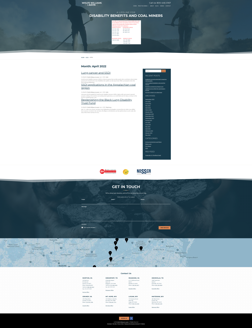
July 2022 (148, 101)
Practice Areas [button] (142, 5)
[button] (250, 318)
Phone (142, 199)
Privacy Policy (121, 323)
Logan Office (132, 307)
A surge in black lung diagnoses (153, 92)
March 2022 (148, 110)
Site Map (115, 323)
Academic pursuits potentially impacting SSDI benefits (156, 80)
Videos (162, 5)
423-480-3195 (126, 32)
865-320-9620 (158, 285)
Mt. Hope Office (109, 305)
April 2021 (147, 128)
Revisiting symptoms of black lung (154, 86)
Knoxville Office (155, 288)
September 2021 (149, 118)
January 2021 (148, 133)
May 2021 (147, 126)
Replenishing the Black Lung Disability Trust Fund (106, 101)
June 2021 (148, 124)
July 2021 (147, 122)
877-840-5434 (113, 285)
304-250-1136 (158, 304)
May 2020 (148, 135)
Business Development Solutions (132, 323)
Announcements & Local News (153, 142)
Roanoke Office (132, 288)
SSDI (107, 77)
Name (83, 199)
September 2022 (149, 99)
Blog (157, 5)
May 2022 (147, 105)
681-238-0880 (126, 40)
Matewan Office (155, 307)
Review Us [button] (124, 318)
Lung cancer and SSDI (96, 72)
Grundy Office (85, 305)
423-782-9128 (126, 29)
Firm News (148, 146)
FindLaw (143, 323)
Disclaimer (84, 224)
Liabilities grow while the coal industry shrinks (155, 89)
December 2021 (149, 114)
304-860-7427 (126, 41)
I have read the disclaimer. (89, 227)
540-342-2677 (135, 285)
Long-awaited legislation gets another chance (155, 83)
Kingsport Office (110, 290)
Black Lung (108, 107)
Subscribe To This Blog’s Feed (153, 155)
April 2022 (148, 107)
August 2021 (148, 120)
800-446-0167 (164, 3)
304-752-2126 (135, 304)
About (152, 5)
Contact (168, 5)
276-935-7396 (89, 302)
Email (113, 199)
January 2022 (149, 112)
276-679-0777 (89, 285)
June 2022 (148, 103)
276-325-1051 (115, 32)
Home (135, 5)
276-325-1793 (115, 30)
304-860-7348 (126, 43)
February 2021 (149, 131)
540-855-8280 (115, 40)
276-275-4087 (115, 33)
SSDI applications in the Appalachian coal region (108, 86)
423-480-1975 (126, 30)
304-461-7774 (112, 302)
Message (84, 206)
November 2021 (149, 116)
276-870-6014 (115, 35)
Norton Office (85, 292)
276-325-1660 (115, 29)
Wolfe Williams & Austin (93, 77)
